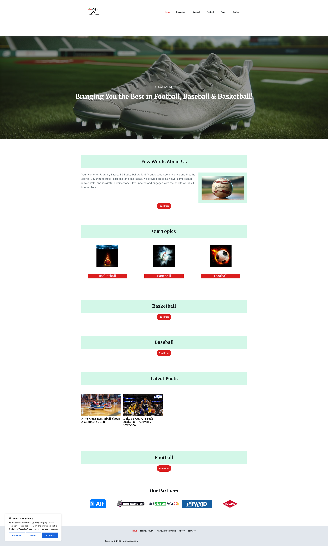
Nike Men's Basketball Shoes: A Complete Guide (100, 420)
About (223, 12)
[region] (33, 527)
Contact (236, 12)
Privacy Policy (146, 531)
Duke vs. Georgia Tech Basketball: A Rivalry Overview (138, 421)
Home (167, 12)
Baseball (196, 12)
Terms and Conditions (166, 531)
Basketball (181, 12)
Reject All (33, 535)
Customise (16, 535)
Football (210, 12)
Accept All (50, 535)
